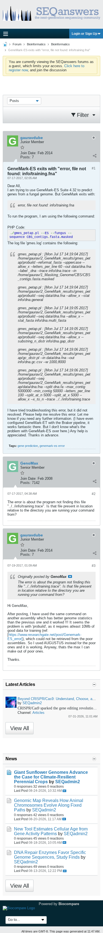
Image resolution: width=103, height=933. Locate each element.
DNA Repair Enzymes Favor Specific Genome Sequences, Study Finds (50, 854)
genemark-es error (52, 445)
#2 (94, 494)
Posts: (25, 157)
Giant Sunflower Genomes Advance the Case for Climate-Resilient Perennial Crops (51, 777)
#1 (94, 168)
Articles (38, 713)
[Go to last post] (64, 791)
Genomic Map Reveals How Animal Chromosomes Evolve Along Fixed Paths (48, 805)
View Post (70, 576)
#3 (94, 566)
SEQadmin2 (32, 703)
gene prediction (28, 445)
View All (19, 728)
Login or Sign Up (84, 34)
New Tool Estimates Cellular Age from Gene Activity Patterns (51, 831)
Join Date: (28, 153)
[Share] (94, 156)
